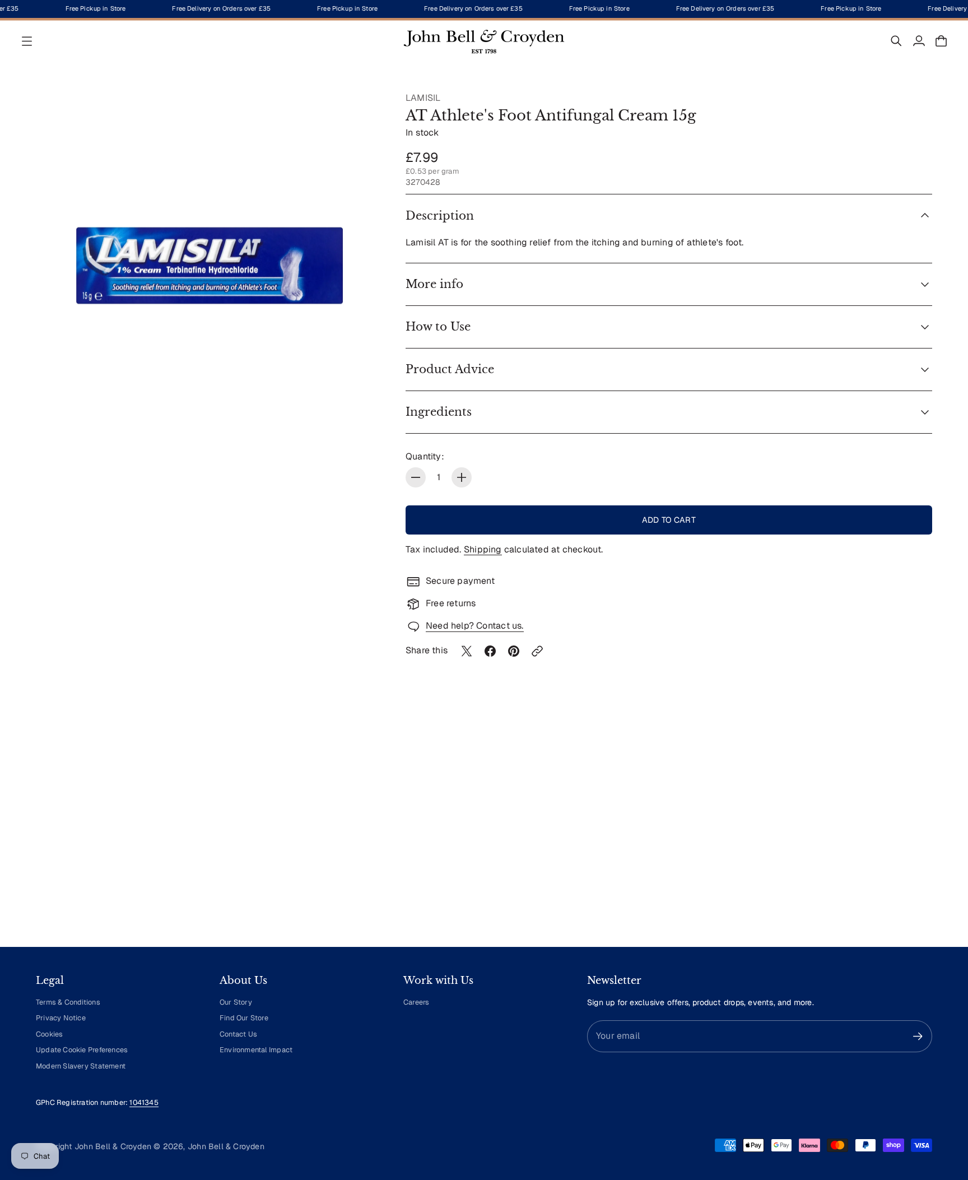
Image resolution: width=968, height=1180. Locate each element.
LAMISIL (423, 98)
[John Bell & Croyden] (484, 41)
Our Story (236, 1002)
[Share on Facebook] (490, 651)
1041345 (143, 1102)
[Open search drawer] (896, 41)
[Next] (918, 834)
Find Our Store (244, 1018)
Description (440, 215)
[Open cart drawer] (941, 41)
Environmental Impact (256, 1049)
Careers (416, 1002)
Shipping (483, 549)
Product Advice (450, 369)
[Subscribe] (918, 1036)
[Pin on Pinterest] (514, 651)
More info (434, 284)
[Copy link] (537, 651)
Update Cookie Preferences (82, 1049)
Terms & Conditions (68, 1002)
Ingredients (439, 412)
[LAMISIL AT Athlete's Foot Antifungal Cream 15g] (209, 265)
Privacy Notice (61, 1018)
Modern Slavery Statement (80, 1066)
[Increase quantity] (462, 477)
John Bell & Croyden (226, 1146)
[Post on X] (467, 651)
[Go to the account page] (919, 41)
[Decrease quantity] (416, 477)
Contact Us (238, 1034)
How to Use (438, 326)
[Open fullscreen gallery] (362, 418)
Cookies (49, 1034)
